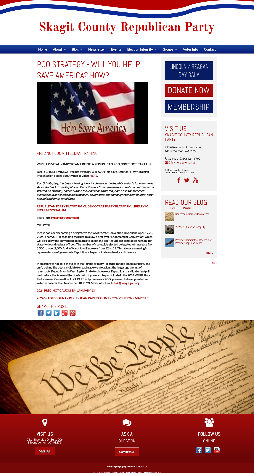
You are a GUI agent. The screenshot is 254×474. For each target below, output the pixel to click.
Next (248, 367)
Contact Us (141, 466)
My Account (129, 466)
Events (116, 49)
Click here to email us (181, 162)
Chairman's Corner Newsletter (192, 214)
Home (42, 49)
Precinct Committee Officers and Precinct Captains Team (193, 241)
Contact (210, 49)
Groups (168, 49)
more (209, 252)
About (57, 49)
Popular (188, 207)
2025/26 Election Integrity (190, 227)
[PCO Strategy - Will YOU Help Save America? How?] (92, 112)
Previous (5, 367)
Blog (75, 49)
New (173, 207)
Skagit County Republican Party (189, 137)
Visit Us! (44, 451)
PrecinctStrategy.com (65, 217)
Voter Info (190, 49)
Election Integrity (140, 49)
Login (119, 466)
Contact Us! (127, 451)
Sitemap (111, 466)
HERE (93, 175)
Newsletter (96, 49)
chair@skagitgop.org (125, 283)
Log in (214, 263)
